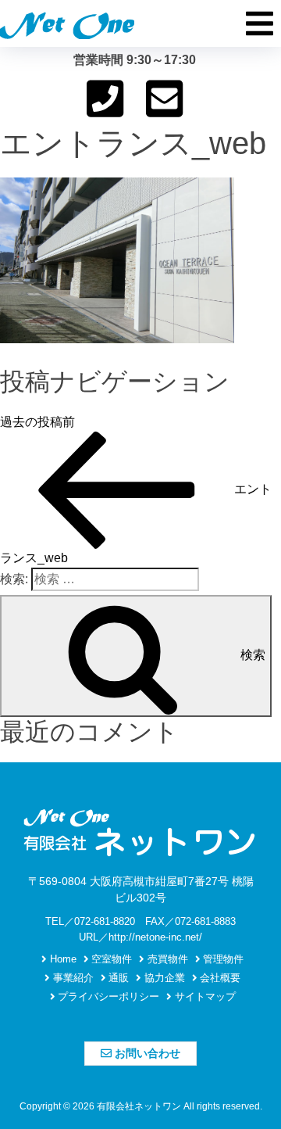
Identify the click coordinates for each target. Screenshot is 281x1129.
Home (61, 959)
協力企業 (163, 978)
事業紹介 (72, 978)
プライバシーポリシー (107, 996)
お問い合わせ (146, 1053)
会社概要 (218, 978)
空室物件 (110, 959)
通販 (117, 978)
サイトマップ (204, 996)
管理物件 (222, 959)
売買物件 (166, 959)
